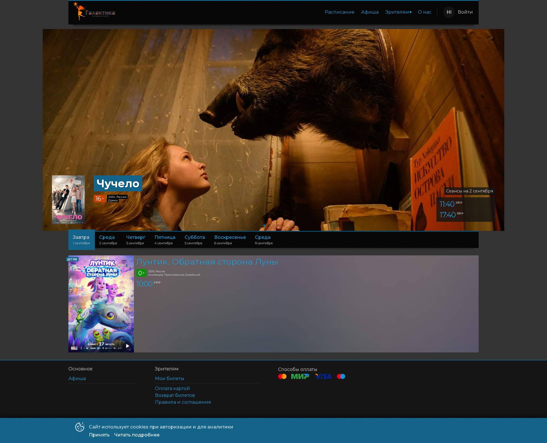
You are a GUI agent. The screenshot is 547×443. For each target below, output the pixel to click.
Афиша (370, 12)
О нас (424, 12)
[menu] (277, 12)
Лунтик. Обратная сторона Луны (207, 261)
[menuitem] (339, 12)
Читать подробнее (137, 435)
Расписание (339, 12)
